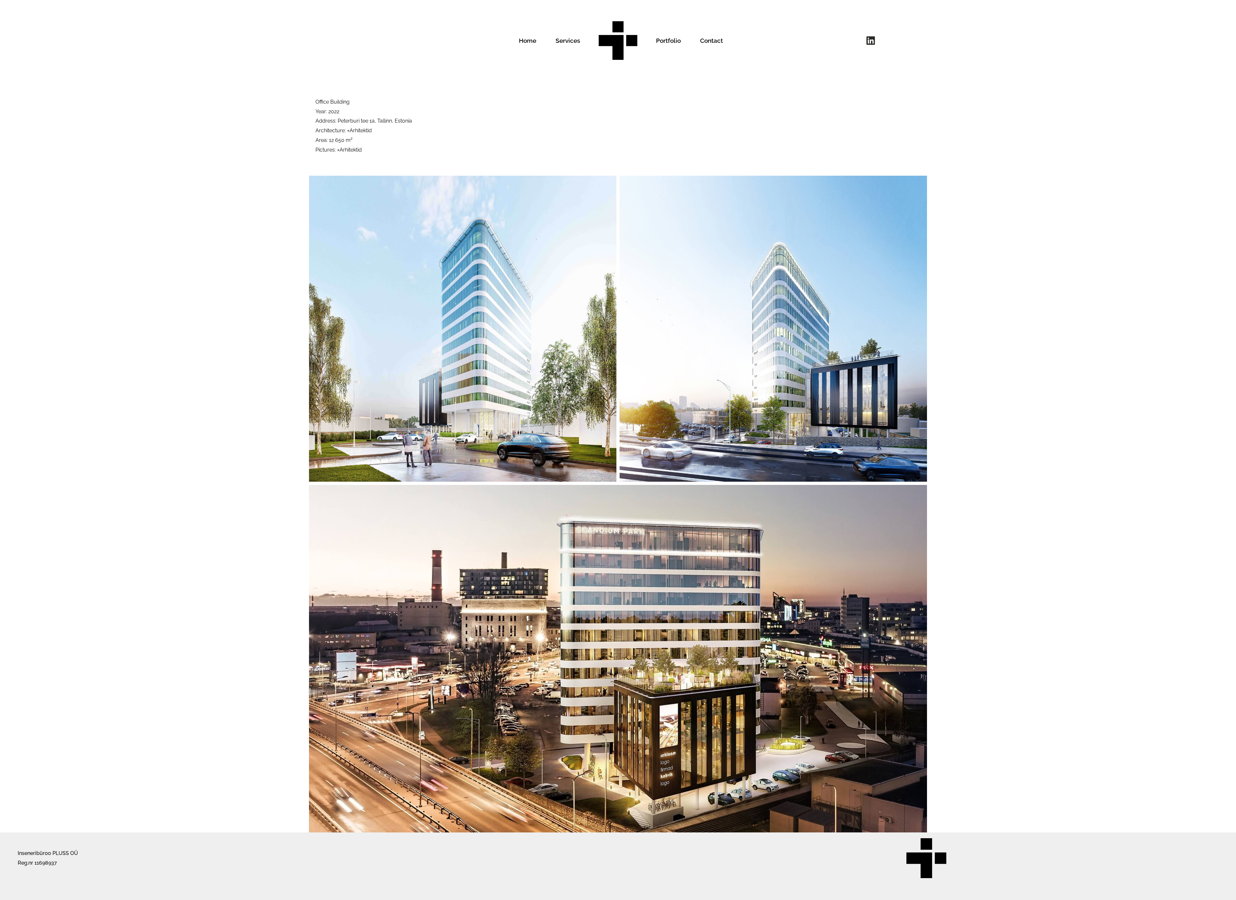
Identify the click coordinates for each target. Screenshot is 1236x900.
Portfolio (668, 40)
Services (568, 40)
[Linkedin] (871, 40)
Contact (711, 40)
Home (527, 40)
